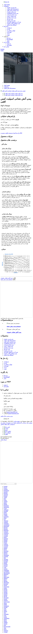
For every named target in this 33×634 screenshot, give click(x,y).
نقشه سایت (17, 421)
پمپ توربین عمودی (11, 7)
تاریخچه (9, 43)
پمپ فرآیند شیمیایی (12, 14)
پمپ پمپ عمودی (11, 20)
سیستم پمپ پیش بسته (6, 279)
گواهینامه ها (10, 39)
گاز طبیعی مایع (18, 422)
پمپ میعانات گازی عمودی (13, 23)
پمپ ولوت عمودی (11, 11)
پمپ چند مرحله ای (11, 17)
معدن (8, 35)
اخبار (8, 40)
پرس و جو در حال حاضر (7, 416)
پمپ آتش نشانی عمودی (7, 278)
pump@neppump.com (12, 412)
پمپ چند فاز (10, 19)
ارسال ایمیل (4, 439)
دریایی (8, 33)
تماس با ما (6, 46)
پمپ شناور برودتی (11, 16)
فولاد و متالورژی (11, 30)
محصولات (6, 6)
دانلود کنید (9, 45)
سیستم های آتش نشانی (13, 9)
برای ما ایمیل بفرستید (14, 133)
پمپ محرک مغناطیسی (12, 13)
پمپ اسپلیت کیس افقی (13, 10)
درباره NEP (6, 42)
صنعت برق (29, 422)
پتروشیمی (9, 27)
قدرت (8, 29)
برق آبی (24, 422)
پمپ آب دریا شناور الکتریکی (14, 22)
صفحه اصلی (7, 4)
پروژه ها (9, 38)
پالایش (2, 424)
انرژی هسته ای (9, 422)
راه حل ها (6, 26)
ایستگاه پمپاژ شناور (11, 24)
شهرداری (9, 32)
